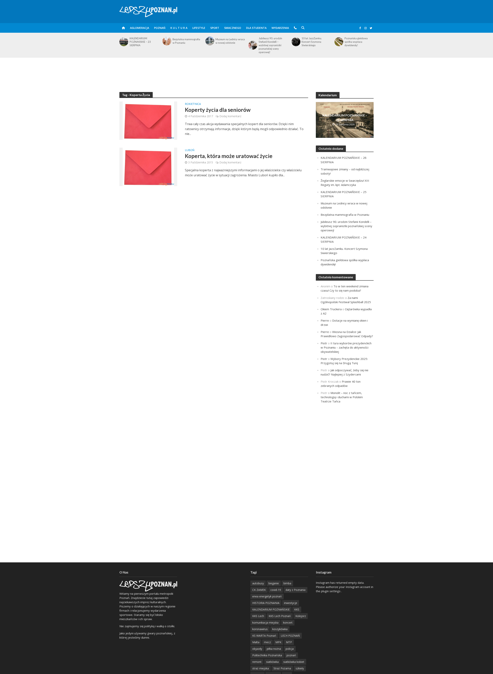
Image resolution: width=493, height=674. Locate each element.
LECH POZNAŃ (290, 635)
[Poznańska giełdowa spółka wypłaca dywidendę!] (339, 41)
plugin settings (331, 591)
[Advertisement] (246, 70)
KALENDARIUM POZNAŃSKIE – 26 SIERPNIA (344, 117)
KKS (296, 609)
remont (257, 662)
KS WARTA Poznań (264, 635)
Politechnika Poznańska (267, 655)
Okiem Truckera (331, 309)
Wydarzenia (280, 28)
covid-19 (275, 590)
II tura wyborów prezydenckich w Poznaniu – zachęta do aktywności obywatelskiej (346, 347)
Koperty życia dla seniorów (218, 109)
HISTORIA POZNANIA (265, 603)
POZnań (159, 28)
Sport (214, 28)
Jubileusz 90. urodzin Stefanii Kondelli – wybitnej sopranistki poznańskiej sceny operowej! (270, 45)
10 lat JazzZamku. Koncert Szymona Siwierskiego (312, 42)
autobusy (258, 583)
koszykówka (280, 629)
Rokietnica (193, 104)
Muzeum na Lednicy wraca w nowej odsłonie (230, 41)
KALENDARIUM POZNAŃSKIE (271, 609)
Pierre (325, 320)
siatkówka (272, 662)
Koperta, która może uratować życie (228, 156)
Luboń (190, 150)
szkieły (300, 668)
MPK (278, 642)
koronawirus (260, 629)
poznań (291, 655)
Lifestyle (198, 28)
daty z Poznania (295, 590)
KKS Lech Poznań (280, 616)
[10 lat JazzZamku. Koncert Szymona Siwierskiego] (295, 41)
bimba (287, 583)
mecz (267, 642)
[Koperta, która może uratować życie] (148, 166)
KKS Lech (258, 616)
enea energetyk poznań (267, 596)
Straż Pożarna (282, 668)
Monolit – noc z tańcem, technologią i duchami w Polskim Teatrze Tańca (342, 397)
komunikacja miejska (265, 622)
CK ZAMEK (259, 590)
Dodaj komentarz (230, 116)
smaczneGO (232, 28)
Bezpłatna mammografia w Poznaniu (186, 41)
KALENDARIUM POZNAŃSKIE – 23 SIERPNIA (140, 42)
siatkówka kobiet (293, 662)
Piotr (324, 343)
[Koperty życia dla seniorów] (148, 120)
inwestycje (290, 603)
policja (290, 649)
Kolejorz (300, 616)
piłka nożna (274, 649)
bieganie (273, 583)
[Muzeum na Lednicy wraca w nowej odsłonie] (209, 41)
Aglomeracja (139, 28)
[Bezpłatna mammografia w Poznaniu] (166, 41)
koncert (288, 622)
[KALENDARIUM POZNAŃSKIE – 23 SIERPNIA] (123, 41)
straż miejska (260, 668)
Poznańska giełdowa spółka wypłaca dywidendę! (356, 42)
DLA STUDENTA (256, 28)
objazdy (257, 649)
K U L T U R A (178, 28)
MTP (289, 642)
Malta (255, 642)
